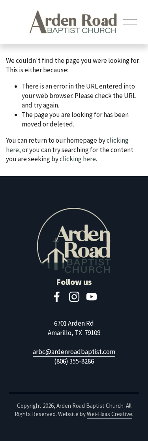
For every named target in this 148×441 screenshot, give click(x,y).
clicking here (78, 159)
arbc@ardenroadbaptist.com (74, 351)
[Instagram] (74, 296)
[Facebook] (56, 296)
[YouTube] (91, 296)
